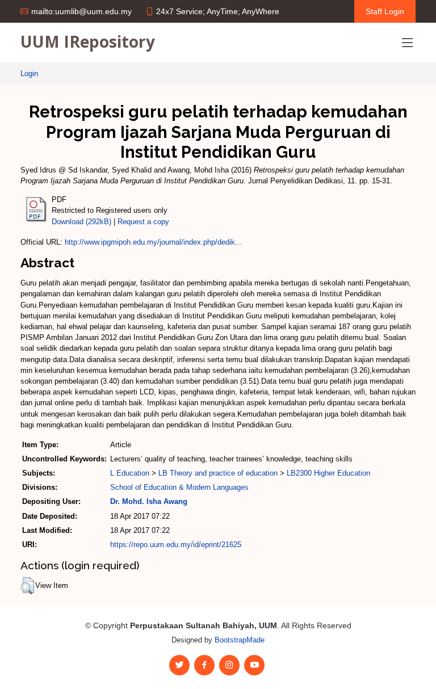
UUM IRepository (87, 41)
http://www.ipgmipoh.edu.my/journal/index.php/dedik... (153, 242)
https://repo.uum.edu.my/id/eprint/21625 (175, 544)
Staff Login (385, 11)
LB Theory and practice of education (218, 473)
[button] (27, 585)
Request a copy (143, 221)
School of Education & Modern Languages (179, 487)
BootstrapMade (240, 640)
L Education (129, 473)
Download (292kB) (81, 221)
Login (29, 73)
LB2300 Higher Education (328, 473)
